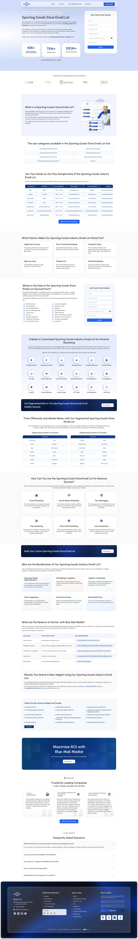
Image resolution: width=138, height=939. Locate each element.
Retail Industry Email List (40, 12)
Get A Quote (106, 405)
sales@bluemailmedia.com (34, 688)
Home (23, 12)
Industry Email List (30, 12)
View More (29, 726)
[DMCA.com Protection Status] (87, 929)
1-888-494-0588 (90, 686)
